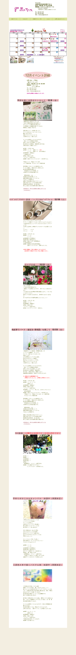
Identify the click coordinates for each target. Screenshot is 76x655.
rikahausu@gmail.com (43, 14)
